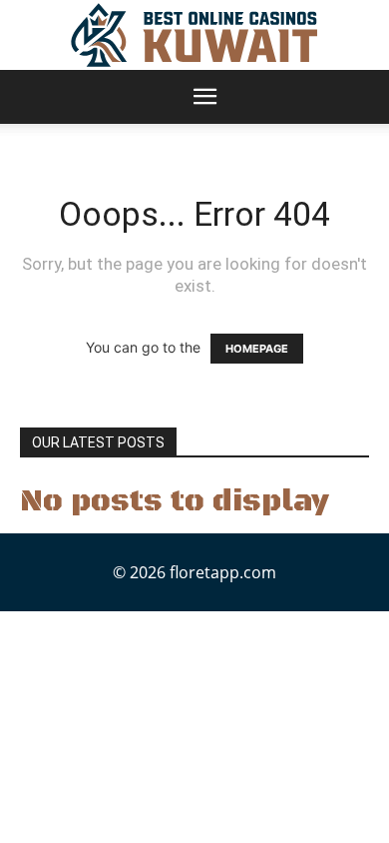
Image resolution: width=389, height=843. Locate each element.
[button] (204, 97)
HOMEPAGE (256, 349)
